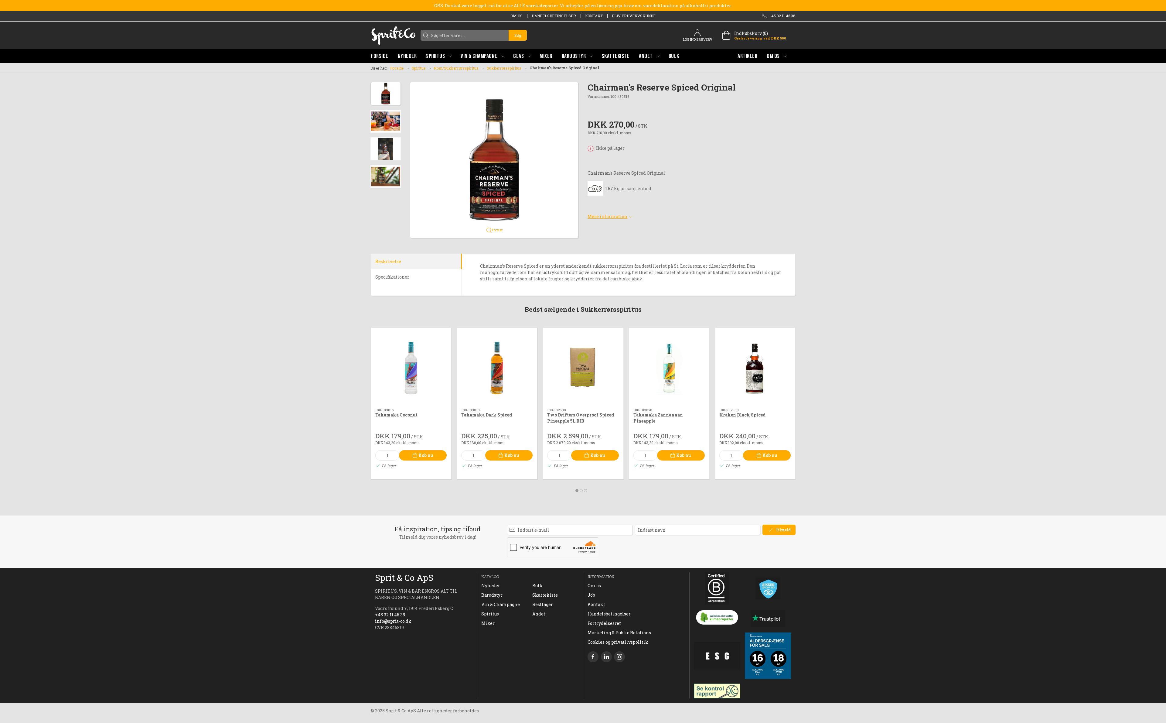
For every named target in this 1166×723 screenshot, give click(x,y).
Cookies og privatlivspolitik (618, 642)
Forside (397, 68)
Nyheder (490, 585)
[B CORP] (717, 588)
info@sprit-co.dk (393, 621)
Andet (538, 614)
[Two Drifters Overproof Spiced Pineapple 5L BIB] (583, 368)
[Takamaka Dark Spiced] (497, 368)
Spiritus (419, 68)
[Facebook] (593, 656)
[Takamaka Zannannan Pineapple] (669, 368)
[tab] (576, 490)
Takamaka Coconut (396, 415)
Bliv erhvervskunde (634, 15)
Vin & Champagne (500, 604)
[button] (438, 56)
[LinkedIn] (606, 656)
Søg (517, 35)
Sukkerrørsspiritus (504, 68)
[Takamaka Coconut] (411, 368)
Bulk (537, 585)
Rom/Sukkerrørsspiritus (456, 68)
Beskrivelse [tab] (388, 261)
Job (591, 595)
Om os (516, 15)
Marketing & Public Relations (619, 633)
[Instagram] (619, 656)
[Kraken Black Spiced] (755, 368)
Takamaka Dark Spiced (486, 415)
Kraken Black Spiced (742, 415)
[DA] (393, 35)
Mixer (488, 623)
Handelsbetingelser (554, 15)
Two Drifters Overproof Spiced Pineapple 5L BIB (580, 418)
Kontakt (594, 15)
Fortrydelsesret (604, 623)
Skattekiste (545, 595)
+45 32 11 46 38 (390, 615)
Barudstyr (492, 595)
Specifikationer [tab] (392, 277)
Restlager (542, 604)
